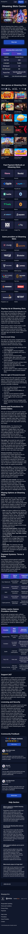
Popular (3, 88)
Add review (14, 744)
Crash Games (15, 89)
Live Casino (9, 89)
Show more (14, 795)
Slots (23, 88)
